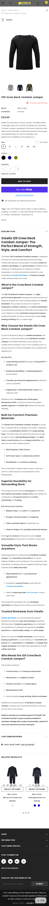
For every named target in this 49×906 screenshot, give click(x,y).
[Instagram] (23, 861)
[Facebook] (3, 861)
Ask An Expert (28, 744)
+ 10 (20, 785)
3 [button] (26, 812)
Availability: (5, 111)
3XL (34, 146)
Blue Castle (13, 10)
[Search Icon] (10, 3)
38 (11, 785)
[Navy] (34, 805)
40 (15, 785)
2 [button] (23, 812)
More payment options (24, 195)
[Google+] (17, 861)
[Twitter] (10, 861)
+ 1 (12, 806)
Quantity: (5, 164)
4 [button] (28, 812)
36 (8, 785)
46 (6, 201)
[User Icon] (37, 3)
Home (3, 10)
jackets (19, 586)
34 (4, 785)
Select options (12, 789)
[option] (24, 52)
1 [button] (20, 812)
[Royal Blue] (38, 805)
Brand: (3, 108)
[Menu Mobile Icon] (2, 3)
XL (22, 146)
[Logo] (24, 3)
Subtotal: (5, 174)
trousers (10, 586)
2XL (28, 146)
